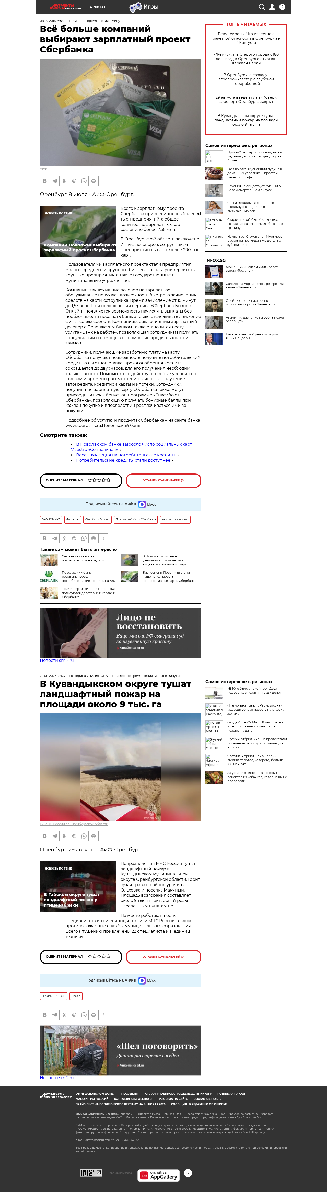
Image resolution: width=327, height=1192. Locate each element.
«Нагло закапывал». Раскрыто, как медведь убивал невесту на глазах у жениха (256, 709)
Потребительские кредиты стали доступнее (123, 460)
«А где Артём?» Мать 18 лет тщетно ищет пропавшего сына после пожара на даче (255, 726)
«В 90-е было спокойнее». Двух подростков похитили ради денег (254, 691)
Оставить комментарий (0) (164, 480)
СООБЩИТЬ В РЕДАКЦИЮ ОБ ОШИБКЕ (199, 1104)
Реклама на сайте (173, 1099)
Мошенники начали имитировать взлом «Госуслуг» (252, 268)
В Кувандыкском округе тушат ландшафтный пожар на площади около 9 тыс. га (246, 120)
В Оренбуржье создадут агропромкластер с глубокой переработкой (246, 79)
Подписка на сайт (232, 1093)
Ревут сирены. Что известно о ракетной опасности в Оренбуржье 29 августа (246, 38)
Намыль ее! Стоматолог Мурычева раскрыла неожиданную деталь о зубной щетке (254, 241)
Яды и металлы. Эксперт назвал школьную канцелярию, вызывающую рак (252, 207)
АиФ (43, 169)
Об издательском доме (95, 1093)
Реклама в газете (207, 1099)
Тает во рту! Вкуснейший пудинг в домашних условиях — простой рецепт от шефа (254, 173)
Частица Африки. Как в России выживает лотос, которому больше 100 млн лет (255, 760)
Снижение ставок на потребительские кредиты (83, 558)
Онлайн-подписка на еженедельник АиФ (178, 1093)
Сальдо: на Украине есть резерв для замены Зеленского (255, 285)
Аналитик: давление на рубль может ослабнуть (255, 319)
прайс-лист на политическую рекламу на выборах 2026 (120, 1104)
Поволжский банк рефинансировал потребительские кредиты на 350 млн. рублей (77, 579)
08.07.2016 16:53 (52, 21)
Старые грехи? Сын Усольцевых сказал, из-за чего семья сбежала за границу (256, 224)
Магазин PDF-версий (92, 1099)
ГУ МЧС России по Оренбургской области (74, 824)
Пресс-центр (129, 1093)
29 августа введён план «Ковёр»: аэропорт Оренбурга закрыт (246, 99)
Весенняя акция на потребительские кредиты (126, 455)
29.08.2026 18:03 (52, 676)
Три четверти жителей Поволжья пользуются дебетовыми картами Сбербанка (88, 593)
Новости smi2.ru (57, 660)
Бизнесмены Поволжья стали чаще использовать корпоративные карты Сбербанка (169, 577)
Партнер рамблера (120, 1172)
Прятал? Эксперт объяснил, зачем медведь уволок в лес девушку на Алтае (254, 156)
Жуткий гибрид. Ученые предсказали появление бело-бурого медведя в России (257, 743)
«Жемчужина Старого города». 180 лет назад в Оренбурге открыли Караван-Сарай (246, 58)
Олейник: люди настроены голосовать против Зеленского (251, 302)
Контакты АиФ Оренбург (133, 1099)
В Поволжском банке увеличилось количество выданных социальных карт (164, 560)
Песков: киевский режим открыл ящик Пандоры (252, 336)
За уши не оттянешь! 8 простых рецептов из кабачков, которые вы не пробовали (257, 777)
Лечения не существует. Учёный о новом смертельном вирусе (254, 188)
